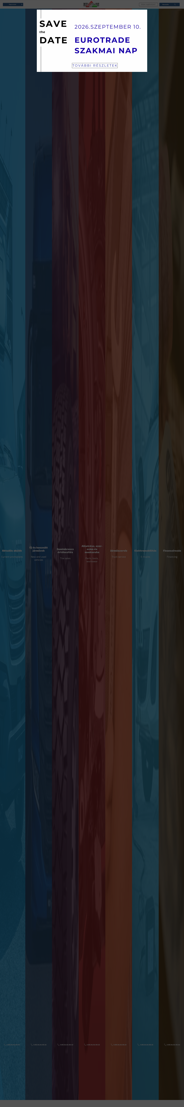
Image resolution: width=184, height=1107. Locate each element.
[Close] (139, 67)
